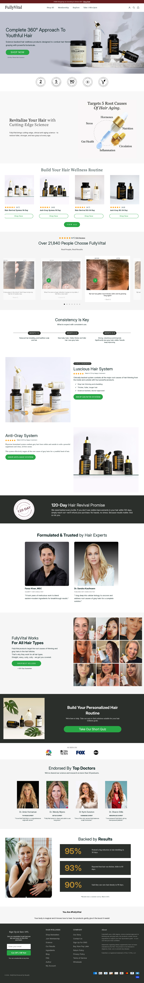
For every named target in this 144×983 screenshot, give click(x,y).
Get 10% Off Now (18, 952)
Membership (63, 7)
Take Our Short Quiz (92, 729)
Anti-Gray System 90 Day (50, 210)
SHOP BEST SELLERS (26, 663)
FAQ (47, 958)
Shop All (50, 7)
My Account (51, 966)
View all (72, 224)
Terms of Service (80, 958)
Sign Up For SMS (80, 942)
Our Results (50, 946)
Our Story (77, 935)
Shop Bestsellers (52, 935)
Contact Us (77, 939)
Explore (76, 7)
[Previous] (49, 280)
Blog (47, 954)
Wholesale (77, 962)
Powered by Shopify (23, 975)
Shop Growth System (88, 397)
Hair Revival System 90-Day (16, 210)
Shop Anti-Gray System (20, 457)
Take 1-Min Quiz (90, 7)
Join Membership (53, 939)
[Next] (95, 280)
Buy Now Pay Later (81, 946)
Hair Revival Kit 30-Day (85, 210)
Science (49, 942)
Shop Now (17, 52)
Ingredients (50, 950)
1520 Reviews (80, 238)
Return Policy (78, 950)
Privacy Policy (79, 954)
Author (48, 962)
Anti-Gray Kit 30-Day (119, 210)
